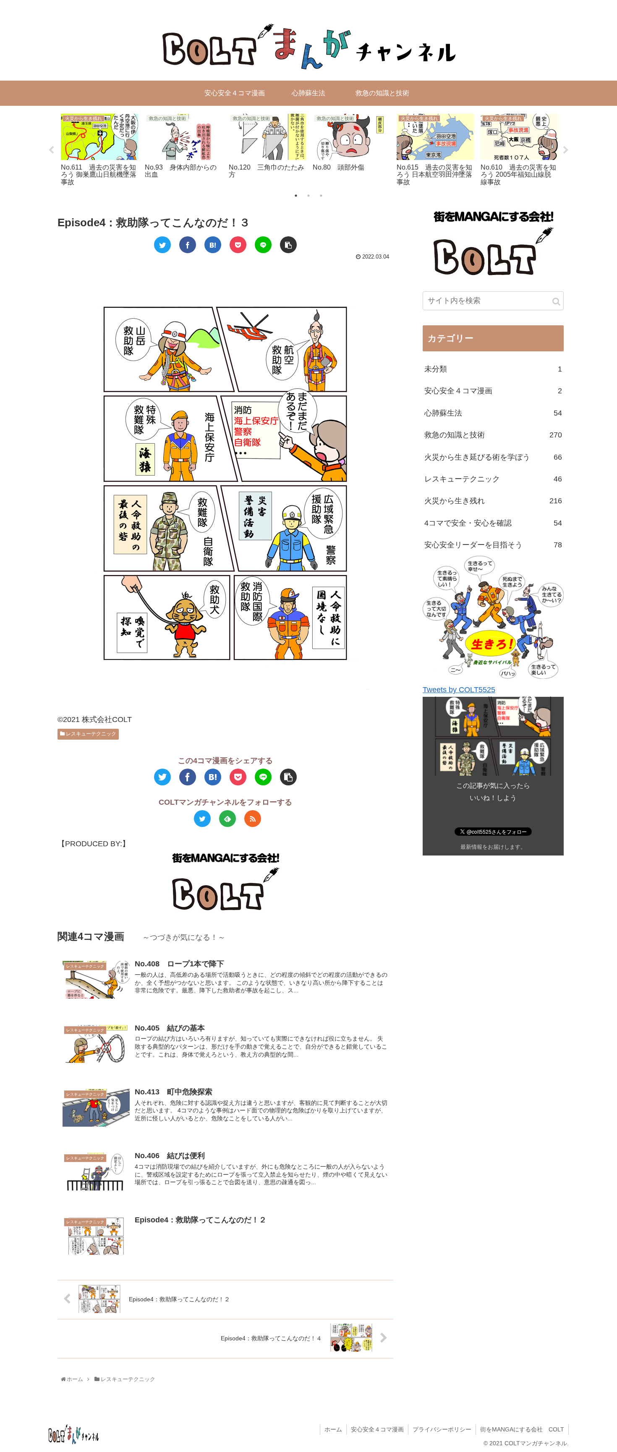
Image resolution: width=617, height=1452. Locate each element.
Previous (51, 150)
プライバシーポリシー (442, 1429)
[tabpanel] (99, 148)
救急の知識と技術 (493, 435)
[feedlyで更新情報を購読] (227, 818)
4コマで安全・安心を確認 (493, 522)
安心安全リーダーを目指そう (493, 545)
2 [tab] (308, 195)
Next (566, 150)
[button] (556, 301)
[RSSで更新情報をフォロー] (252, 818)
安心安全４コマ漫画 (493, 391)
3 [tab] (321, 195)
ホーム (333, 1429)
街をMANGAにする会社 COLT (522, 1429)
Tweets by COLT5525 (459, 689)
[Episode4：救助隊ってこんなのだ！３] (212, 244)
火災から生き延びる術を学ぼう (493, 457)
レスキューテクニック (90, 734)
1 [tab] (296, 195)
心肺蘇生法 (493, 413)
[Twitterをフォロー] (202, 818)
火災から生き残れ (493, 501)
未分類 (493, 369)
